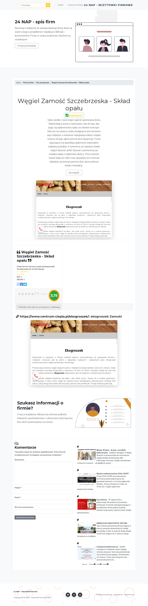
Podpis (18, 487)
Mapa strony (129, 595)
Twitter (98, 564)
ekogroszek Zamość (106, 316)
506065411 (76, 115)
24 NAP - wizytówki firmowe (108, 5)
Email (18, 497)
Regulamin (118, 595)
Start (61, 5)
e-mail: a (20, 274)
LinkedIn (104, 564)
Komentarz (19, 460)
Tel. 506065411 (23, 271)
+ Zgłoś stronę (75, 5)
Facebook (91, 564)
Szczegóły (74, 172)
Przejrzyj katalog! (27, 45)
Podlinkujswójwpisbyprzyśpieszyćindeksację (39, 307)
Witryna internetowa (24, 507)
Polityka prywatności (104, 595)
